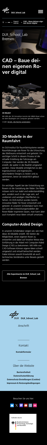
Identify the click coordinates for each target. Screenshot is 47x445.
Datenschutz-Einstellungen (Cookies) (23, 379)
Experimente (16, 22)
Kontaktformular (23, 352)
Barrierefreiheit (23, 372)
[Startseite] (3, 22)
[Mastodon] (21, 406)
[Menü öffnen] (40, 10)
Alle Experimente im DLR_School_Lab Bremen (23, 276)
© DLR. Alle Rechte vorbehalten (19, 122)
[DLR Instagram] (30, 406)
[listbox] (9, 22)
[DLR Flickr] (35, 406)
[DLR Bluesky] (12, 406)
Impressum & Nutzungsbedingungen (23, 383)
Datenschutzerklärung (23, 375)
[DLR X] (16, 406)
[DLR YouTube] (26, 406)
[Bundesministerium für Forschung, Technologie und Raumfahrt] (23, 432)
